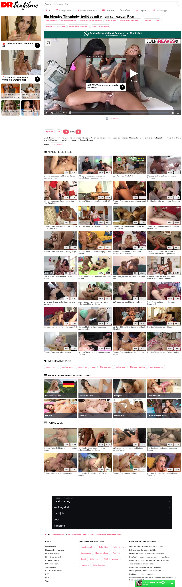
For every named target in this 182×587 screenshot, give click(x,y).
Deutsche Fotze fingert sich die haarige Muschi (149, 560)
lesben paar (121, 367)
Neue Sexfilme (87, 10)
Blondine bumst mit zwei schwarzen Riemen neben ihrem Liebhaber (161, 278)
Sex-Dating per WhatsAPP (123, 176)
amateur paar (67, 367)
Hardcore (85, 565)
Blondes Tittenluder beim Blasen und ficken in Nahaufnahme (127, 253)
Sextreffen (125, 10)
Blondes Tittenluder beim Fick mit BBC (93, 226)
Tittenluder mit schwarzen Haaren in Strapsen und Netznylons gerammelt (161, 253)
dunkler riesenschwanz (55, 27)
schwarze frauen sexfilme (91, 21)
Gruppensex (86, 553)
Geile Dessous (99, 565)
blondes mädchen (137, 367)
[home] (46, 535)
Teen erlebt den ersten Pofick (141, 564)
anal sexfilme (51, 21)
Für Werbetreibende (53, 571)
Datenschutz (50, 546)
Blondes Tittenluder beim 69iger (159, 327)
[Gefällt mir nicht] (78, 131)
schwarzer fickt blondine (130, 21)
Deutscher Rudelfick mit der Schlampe (145, 567)
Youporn (115, 559)
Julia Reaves (57, 145)
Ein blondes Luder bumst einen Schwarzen (163, 201)
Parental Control (52, 560)
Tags (47, 581)
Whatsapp (161, 10)
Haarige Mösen (101, 553)
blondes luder (51, 367)
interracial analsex (152, 21)
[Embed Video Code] (59, 131)
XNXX (105, 559)
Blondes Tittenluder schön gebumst (57, 352)
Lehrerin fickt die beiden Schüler (142, 550)
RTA (47, 578)
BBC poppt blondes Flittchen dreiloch (127, 302)
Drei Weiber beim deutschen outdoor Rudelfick (149, 557)
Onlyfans (143, 10)
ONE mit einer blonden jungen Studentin (146, 546)
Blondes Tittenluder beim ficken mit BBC (94, 201)
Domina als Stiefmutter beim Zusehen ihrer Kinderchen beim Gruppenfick (152, 579)
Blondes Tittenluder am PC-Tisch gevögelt (60, 252)
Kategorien (64, 10)
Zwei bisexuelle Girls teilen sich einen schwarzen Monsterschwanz (93, 303)
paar (94, 367)
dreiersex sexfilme (68, 21)
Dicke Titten (103, 547)
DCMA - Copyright (52, 553)
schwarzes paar (156, 367)
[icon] (48, 10)
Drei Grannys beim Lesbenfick (142, 574)
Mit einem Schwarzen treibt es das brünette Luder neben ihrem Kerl (91, 177)
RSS (47, 574)
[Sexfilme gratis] (20, 10)
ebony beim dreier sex (78, 27)
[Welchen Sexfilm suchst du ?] (176, 3)
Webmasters (50, 567)
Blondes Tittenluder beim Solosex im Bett (163, 352)
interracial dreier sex (100, 27)
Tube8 (83, 559)
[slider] (56, 104)
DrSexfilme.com (52, 564)
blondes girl (82, 367)
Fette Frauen (118, 547)
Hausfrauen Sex (87, 547)
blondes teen (105, 367)
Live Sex (109, 10)
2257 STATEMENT (53, 557)
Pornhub (116, 553)
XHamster (94, 559)
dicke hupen (111, 21)
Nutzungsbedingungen (54, 550)
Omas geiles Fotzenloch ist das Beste (145, 571)
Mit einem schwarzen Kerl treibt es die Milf (60, 327)
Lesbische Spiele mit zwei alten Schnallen (146, 553)
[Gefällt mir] (66, 131)
